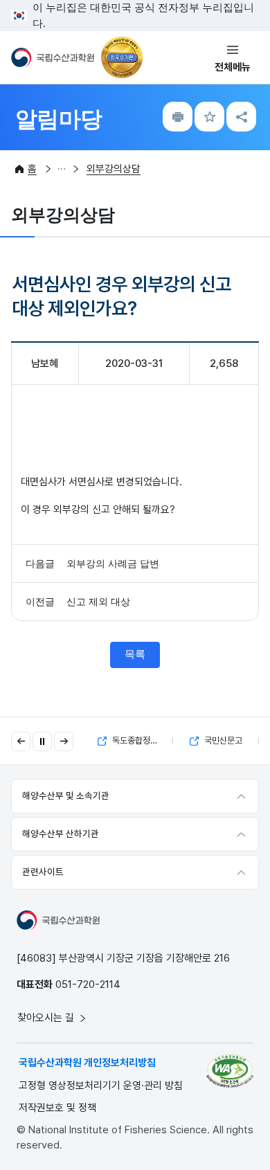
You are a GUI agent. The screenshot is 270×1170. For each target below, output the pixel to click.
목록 (135, 654)
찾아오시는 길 (47, 1017)
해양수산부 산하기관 (60, 833)
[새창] (229, 1071)
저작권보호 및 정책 (57, 1107)
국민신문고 (222, 740)
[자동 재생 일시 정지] (42, 741)
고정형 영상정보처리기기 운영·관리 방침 (101, 1085)
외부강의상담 (114, 169)
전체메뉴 (233, 67)
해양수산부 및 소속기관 (65, 795)
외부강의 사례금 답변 (112, 564)
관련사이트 (43, 871)
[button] (20, 741)
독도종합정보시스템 (141, 740)
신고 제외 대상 (98, 602)
